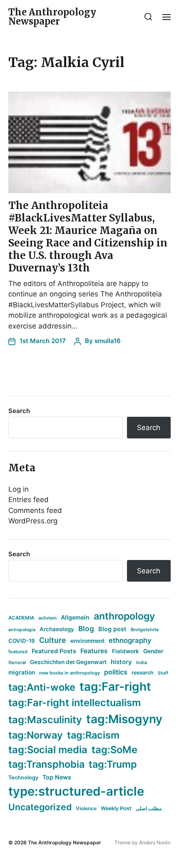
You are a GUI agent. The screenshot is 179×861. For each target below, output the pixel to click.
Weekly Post (116, 808)
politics (115, 672)
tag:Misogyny (124, 719)
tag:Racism (93, 735)
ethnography (130, 640)
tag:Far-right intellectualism (74, 703)
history (121, 662)
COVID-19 (21, 640)
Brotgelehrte (145, 629)
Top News (56, 777)
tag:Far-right (115, 686)
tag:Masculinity (45, 720)
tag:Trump (113, 764)
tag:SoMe (114, 750)
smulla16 (107, 341)
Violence (86, 808)
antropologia (21, 629)
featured (17, 651)
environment (87, 640)
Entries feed (28, 499)
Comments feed (35, 510)
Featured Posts (54, 650)
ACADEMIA (21, 618)
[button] (148, 16)
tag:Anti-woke (41, 687)
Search (19, 411)
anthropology (124, 616)
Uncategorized (40, 806)
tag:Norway (35, 735)
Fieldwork (125, 651)
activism (47, 618)
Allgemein (75, 617)
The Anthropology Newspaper (52, 16)
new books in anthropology (69, 673)
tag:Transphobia (46, 764)
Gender (153, 651)
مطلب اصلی (149, 808)
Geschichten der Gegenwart (68, 662)
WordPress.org (32, 521)
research (143, 672)
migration (21, 672)
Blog (86, 628)
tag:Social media (47, 750)
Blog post (112, 628)
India (141, 662)
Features (94, 651)
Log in (18, 489)
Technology (23, 777)
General (17, 662)
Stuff (163, 673)
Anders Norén (155, 842)
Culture (52, 640)
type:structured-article (76, 791)
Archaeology (57, 629)
